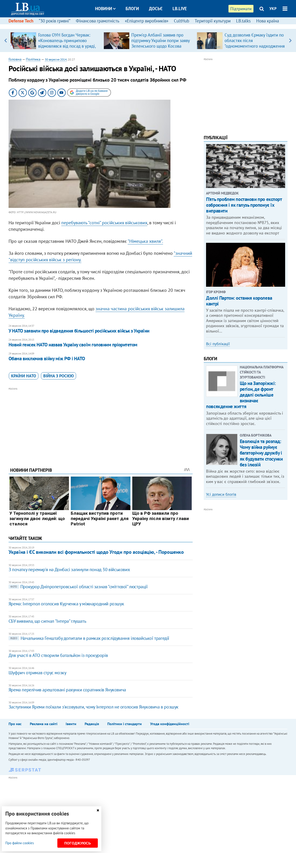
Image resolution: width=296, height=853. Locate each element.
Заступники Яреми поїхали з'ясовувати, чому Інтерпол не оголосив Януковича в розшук (94, 707)
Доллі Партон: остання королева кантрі (239, 301)
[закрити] (98, 810)
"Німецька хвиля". (145, 241)
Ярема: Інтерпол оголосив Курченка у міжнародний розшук (66, 604)
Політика (33, 59)
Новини (103, 8)
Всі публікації (218, 343)
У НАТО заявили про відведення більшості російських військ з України (79, 331)
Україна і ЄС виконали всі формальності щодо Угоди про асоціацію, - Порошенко (96, 552)
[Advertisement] (101, 423)
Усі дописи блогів (221, 494)
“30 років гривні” (54, 21)
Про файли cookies (19, 843)
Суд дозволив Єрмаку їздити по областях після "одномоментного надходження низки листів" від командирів (255, 43)
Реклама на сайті (43, 723)
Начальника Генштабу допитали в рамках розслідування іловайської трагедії (89, 638)
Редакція (92, 723)
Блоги (132, 8)
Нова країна (267, 21)
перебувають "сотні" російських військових (104, 223)
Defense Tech (21, 21)
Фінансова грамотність (97, 21)
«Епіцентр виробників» (146, 21)
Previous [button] (6, 40)
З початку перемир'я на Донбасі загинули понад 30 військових (69, 570)
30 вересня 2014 (56, 60)
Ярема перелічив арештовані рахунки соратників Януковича (67, 690)
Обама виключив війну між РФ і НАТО (47, 358)
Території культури (213, 21)
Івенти (71, 723)
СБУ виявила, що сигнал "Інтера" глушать (47, 621)
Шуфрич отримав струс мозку (37, 673)
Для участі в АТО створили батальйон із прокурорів (58, 655)
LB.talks (243, 21)
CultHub (181, 21)
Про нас (15, 723)
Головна (15, 59)
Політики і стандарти (124, 723)
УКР (273, 8)
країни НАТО (23, 376)
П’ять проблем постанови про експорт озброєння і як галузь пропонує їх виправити (244, 205)
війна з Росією (58, 376)
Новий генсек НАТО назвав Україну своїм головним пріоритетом (73, 345)
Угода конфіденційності (169, 723)
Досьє (156, 8)
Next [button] (290, 40)
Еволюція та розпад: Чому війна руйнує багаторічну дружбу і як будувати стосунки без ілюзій (261, 453)
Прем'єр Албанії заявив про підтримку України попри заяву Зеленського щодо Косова (160, 40)
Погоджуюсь (77, 843)
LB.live (180, 8)
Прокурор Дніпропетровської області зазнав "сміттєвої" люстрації (79, 587)
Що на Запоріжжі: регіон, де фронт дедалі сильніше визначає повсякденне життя (241, 395)
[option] (55, 40)
